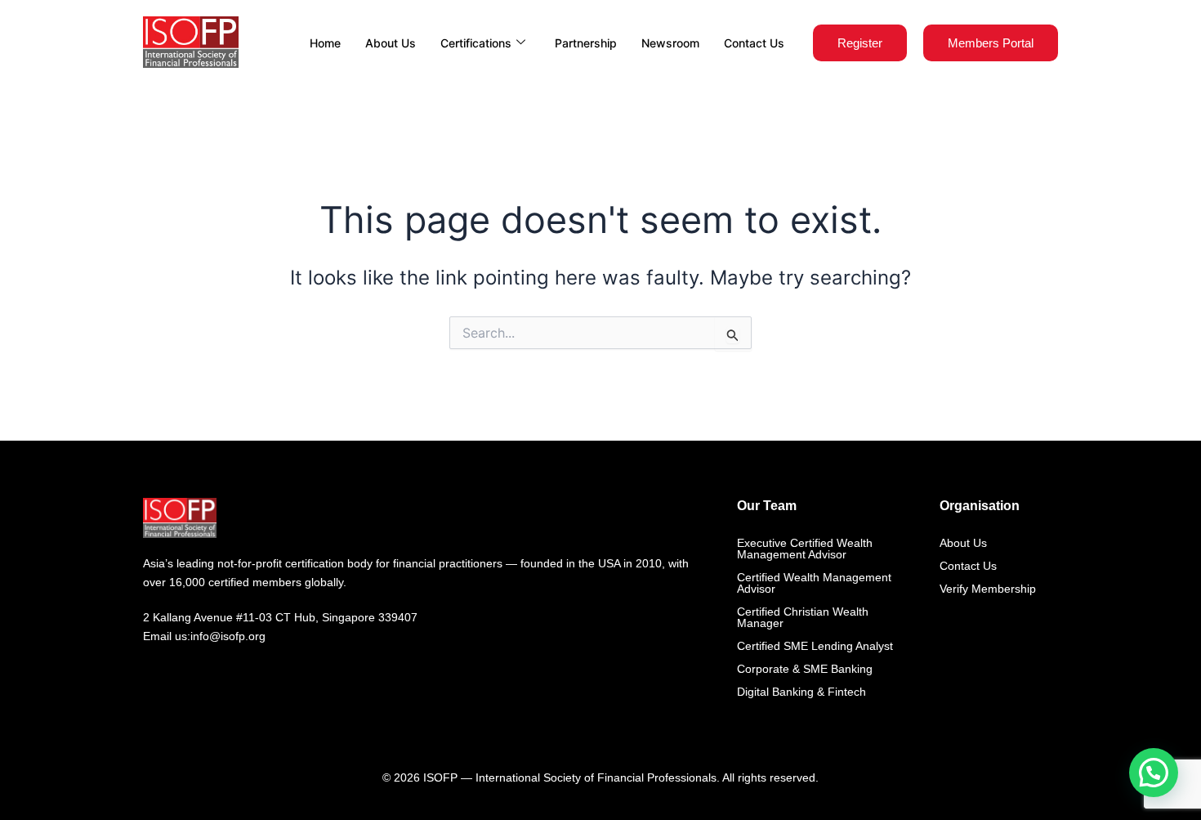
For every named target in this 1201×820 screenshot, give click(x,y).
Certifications (475, 43)
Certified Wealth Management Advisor (814, 583)
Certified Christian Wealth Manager (802, 617)
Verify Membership (988, 588)
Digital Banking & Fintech (801, 691)
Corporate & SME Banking (805, 668)
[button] (1153, 772)
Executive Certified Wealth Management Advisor (805, 548)
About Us (390, 43)
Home (325, 43)
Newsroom (670, 43)
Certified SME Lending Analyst (815, 645)
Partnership (586, 43)
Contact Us (754, 43)
